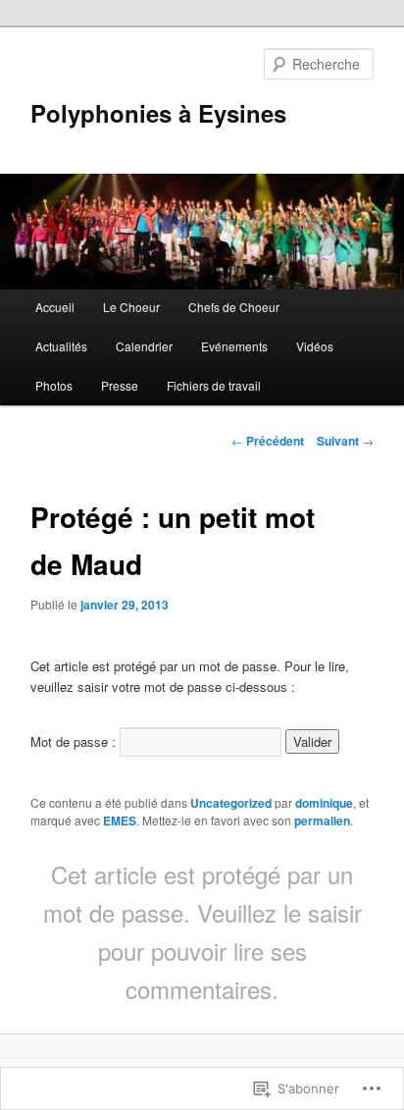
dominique (324, 803)
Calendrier (144, 346)
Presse (119, 385)
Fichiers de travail (214, 385)
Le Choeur (131, 306)
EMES (119, 820)
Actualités (61, 346)
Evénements (234, 346)
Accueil (55, 306)
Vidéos (314, 346)
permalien (322, 820)
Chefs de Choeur (233, 306)
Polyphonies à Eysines (158, 113)
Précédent (267, 440)
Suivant (345, 440)
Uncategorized (231, 803)
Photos (54, 385)
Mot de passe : (75, 741)
